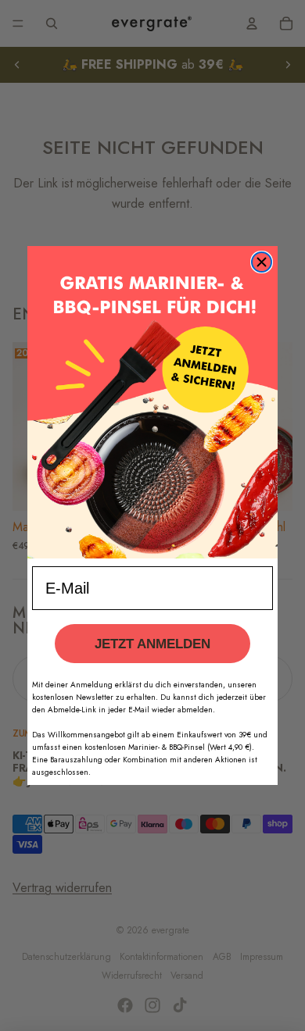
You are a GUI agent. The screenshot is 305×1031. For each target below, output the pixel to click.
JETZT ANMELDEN (152, 644)
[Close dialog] (261, 262)
